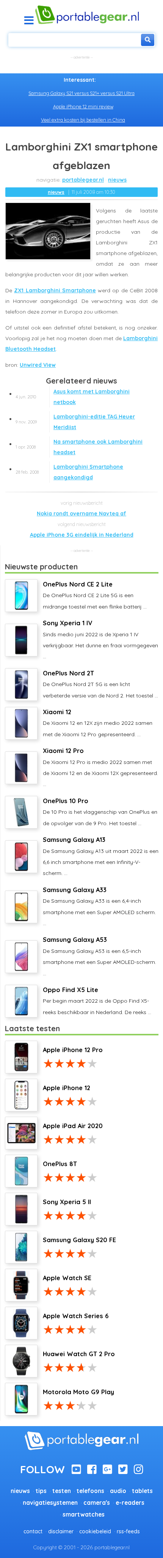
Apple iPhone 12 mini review (83, 106)
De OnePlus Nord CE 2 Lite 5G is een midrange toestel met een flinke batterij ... (95, 595)
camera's (96, 1502)
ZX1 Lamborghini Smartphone (55, 290)
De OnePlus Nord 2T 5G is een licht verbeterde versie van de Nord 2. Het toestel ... (100, 684)
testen (61, 1491)
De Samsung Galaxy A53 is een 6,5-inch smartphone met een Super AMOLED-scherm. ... (99, 956)
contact (33, 1531)
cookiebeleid (95, 1531)
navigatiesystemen (50, 1502)
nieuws (117, 179)
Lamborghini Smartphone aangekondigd (69, 472)
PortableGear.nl (83, 179)
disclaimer (61, 1531)
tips (41, 1491)
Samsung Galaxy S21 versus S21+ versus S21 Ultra (81, 93)
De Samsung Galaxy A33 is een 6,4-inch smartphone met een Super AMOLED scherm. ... (99, 906)
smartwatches (84, 1514)
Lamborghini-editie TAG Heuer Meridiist (75, 422)
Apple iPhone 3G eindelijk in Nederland (81, 534)
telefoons (90, 1491)
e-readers (130, 1502)
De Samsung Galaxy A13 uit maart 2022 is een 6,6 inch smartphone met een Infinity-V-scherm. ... (100, 856)
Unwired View (38, 364)
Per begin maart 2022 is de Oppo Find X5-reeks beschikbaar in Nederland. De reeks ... (97, 1001)
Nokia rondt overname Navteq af (81, 513)
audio (118, 1491)
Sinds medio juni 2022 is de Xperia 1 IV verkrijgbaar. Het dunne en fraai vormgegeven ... (100, 639)
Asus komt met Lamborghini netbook (73, 397)
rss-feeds (128, 1531)
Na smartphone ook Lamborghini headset (79, 447)
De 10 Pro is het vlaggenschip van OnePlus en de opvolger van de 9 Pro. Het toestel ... (100, 812)
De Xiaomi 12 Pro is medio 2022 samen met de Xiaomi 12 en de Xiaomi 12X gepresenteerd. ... (100, 767)
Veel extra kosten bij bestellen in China (83, 120)
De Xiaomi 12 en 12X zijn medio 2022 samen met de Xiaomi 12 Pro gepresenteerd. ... (97, 723)
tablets (142, 1491)
